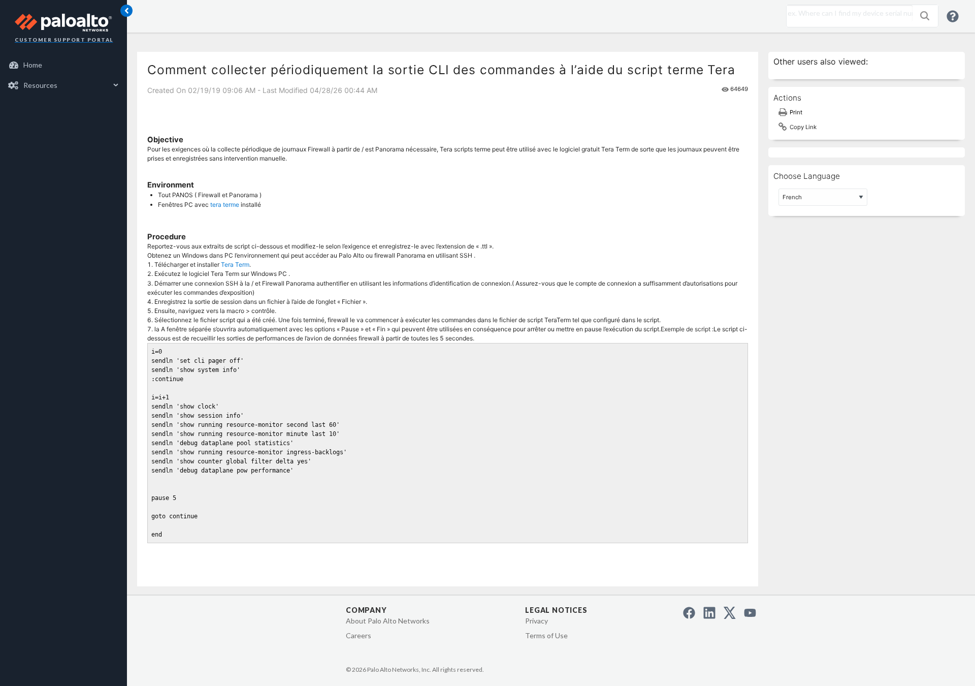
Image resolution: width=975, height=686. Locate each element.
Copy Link (803, 127)
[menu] (63, 75)
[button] (924, 15)
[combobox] (847, 13)
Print (796, 112)
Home (32, 64)
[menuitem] (63, 65)
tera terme (224, 204)
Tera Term (235, 264)
